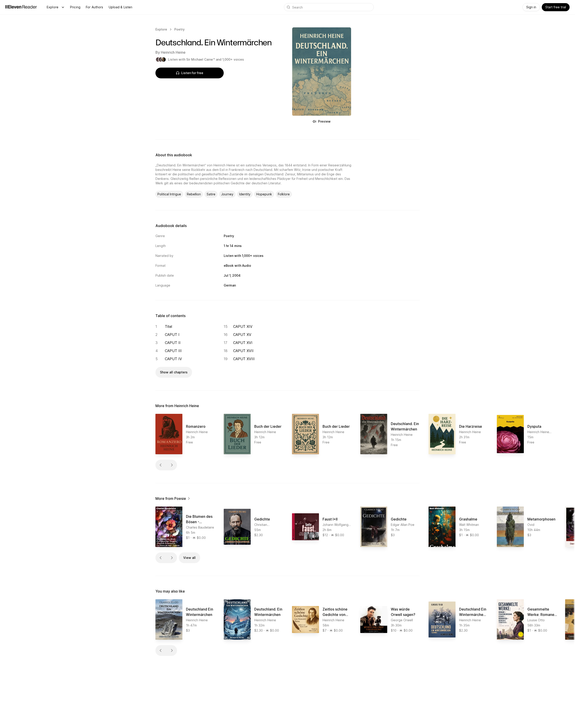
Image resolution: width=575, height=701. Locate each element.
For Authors (94, 7)
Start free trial (555, 7)
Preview (324, 121)
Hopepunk (264, 194)
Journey (227, 194)
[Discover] (62, 7)
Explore (52, 7)
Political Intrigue (169, 194)
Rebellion (194, 194)
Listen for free (192, 73)
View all (189, 558)
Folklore (284, 194)
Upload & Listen (121, 7)
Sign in (531, 7)
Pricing (75, 7)
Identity (244, 194)
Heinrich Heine (173, 52)
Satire (211, 194)
